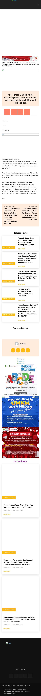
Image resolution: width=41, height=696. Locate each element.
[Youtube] (28, 350)
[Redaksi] (17, 344)
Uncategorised (12, 62)
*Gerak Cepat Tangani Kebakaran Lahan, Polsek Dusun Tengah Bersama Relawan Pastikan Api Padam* (28, 275)
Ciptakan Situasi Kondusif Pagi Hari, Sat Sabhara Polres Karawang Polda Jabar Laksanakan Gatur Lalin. (29, 214)
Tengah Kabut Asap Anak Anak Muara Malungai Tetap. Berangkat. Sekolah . (26, 241)
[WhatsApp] (27, 112)
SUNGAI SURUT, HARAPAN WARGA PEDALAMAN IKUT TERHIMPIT (25, 292)
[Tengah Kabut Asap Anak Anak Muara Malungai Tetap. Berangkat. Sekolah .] (9, 243)
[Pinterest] (20, 112)
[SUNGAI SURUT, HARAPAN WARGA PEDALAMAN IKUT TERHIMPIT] (9, 294)
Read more (21, 248)
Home (3, 62)
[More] (34, 112)
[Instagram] (18, 350)
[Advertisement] (20, 30)
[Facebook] (7, 112)
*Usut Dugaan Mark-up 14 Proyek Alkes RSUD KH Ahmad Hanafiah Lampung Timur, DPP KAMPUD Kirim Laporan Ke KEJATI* (28, 310)
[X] (14, 112)
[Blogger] (11, 676)
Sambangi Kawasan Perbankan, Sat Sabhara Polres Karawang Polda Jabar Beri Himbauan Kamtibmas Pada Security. (12, 216)
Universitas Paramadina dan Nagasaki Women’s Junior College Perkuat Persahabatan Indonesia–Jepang (27, 258)
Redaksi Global (7, 510)
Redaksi (6, 121)
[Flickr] (20, 676)
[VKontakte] (30, 676)
